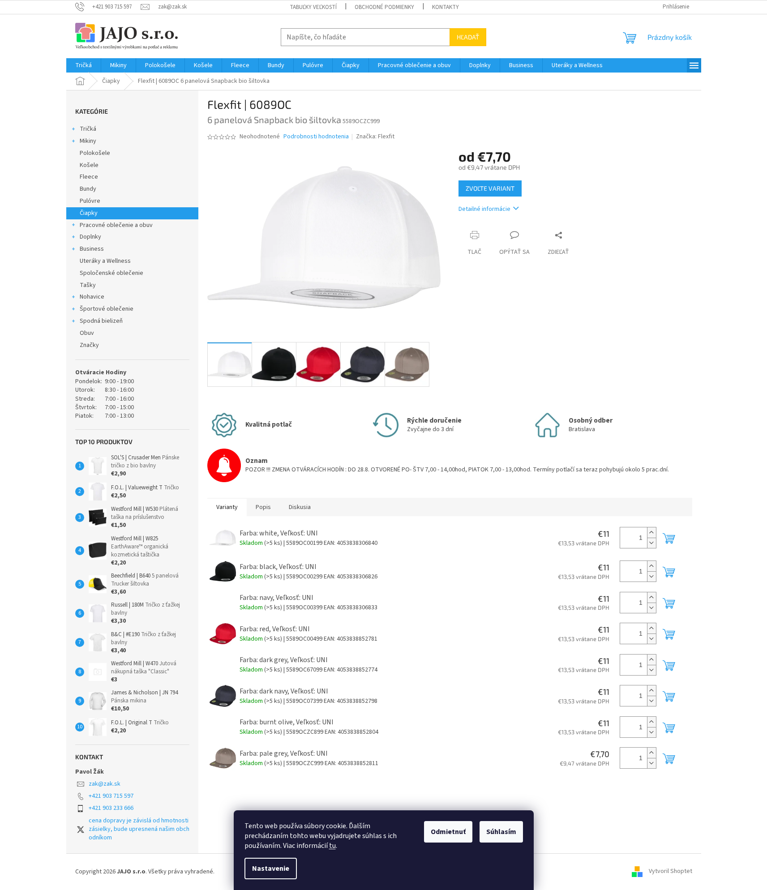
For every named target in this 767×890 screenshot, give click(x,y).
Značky (89, 345)
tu (332, 846)
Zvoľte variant (490, 188)
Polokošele (95, 153)
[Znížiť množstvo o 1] (651, 543)
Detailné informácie (484, 209)
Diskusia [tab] (300, 507)
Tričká (88, 128)
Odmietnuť (448, 832)
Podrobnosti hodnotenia (316, 137)
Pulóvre (90, 201)
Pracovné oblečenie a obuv (116, 225)
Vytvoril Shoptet (670, 871)
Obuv (87, 333)
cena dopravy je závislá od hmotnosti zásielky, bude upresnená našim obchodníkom (139, 829)
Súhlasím (501, 832)
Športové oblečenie (106, 308)
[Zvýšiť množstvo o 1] (651, 532)
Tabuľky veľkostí (313, 7)
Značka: (375, 136)
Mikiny (88, 141)
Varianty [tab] (227, 507)
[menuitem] (83, 65)
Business (92, 248)
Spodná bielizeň (101, 321)
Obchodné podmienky (384, 7)
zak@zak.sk (104, 783)
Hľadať (468, 37)
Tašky (88, 285)
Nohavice (92, 296)
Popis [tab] (263, 507)
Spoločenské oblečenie (111, 273)
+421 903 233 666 (111, 808)
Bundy (88, 188)
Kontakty (445, 7)
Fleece (89, 176)
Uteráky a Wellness (105, 261)
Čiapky (89, 213)
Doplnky (90, 236)
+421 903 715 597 (111, 796)
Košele (89, 165)
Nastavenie (270, 868)
